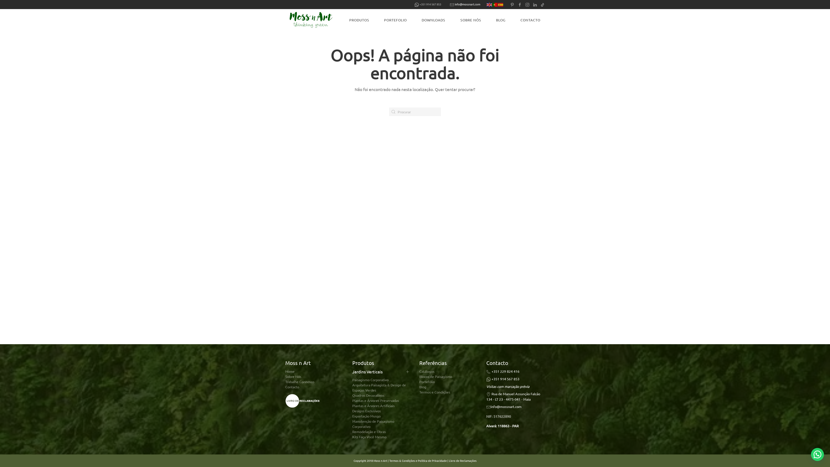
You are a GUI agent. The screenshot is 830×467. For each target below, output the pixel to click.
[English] (489, 4)
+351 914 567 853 (505, 379)
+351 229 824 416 (505, 371)
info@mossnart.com (467, 4)
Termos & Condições (402, 460)
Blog (501, 20)
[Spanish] (501, 4)
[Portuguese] (495, 4)
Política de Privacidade (432, 460)
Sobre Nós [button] (470, 20)
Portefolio (395, 20)
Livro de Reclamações (463, 460)
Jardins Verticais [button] (367, 371)
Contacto (530, 20)
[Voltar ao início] (311, 20)
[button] (817, 454)
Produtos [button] (359, 20)
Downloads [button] (433, 20)
